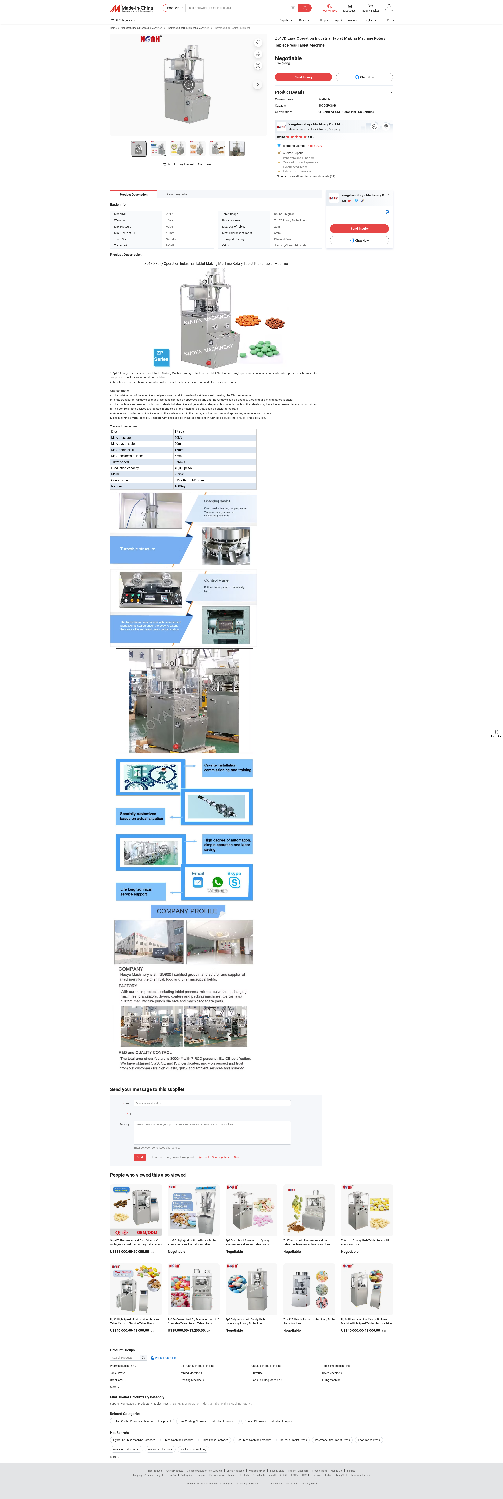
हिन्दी (304, 1475)
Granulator (116, 1380)
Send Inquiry (304, 77)
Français (200, 1475)
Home (113, 27)
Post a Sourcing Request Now (219, 1157)
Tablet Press (117, 1373)
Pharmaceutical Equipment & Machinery (188, 27)
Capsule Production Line (266, 1366)
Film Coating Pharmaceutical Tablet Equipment (207, 1421)
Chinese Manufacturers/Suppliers (204, 1470)
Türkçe (328, 1475)
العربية (272, 1475)
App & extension (345, 20)
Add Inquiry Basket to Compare (189, 164)
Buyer (302, 20)
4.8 (344, 201)
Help (323, 20)
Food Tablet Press (369, 1440)
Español (172, 1475)
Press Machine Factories (178, 1440)
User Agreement (273, 1483)
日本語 (294, 1475)
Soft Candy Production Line (197, 1366)
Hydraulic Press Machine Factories (134, 1440)
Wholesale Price (257, 1470)
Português (186, 1475)
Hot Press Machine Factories (253, 1440)
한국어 (283, 1475)
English (160, 1475)
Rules (390, 20)
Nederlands (259, 1475)
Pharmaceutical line (122, 1366)
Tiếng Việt (341, 1475)
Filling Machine (331, 1380)
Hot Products (155, 1470)
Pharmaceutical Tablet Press (332, 1440)
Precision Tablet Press (126, 1449)
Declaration (292, 1483)
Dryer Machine (331, 1373)
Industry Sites (277, 1470)
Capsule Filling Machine (266, 1380)
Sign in (389, 10)
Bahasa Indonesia (360, 1475)
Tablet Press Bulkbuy (193, 1449)
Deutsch (244, 1475)
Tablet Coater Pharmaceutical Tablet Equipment (142, 1421)
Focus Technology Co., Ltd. (225, 1483)
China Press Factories (215, 1440)
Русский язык (216, 1475)
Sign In (281, 176)
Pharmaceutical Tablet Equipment (232, 27)
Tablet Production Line (336, 1366)
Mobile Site (336, 1470)
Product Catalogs (165, 1358)
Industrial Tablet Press (293, 1440)
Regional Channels (298, 1470)
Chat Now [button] (367, 77)
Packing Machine (191, 1380)
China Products (174, 1470)
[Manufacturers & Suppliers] (131, 8)
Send (140, 1157)
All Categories (123, 20)
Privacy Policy (309, 1483)
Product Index (319, 1470)
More (113, 1457)
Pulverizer (257, 1373)
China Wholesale (235, 1470)
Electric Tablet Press (160, 1449)
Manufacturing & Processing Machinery (141, 27)
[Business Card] (387, 212)
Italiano (232, 1475)
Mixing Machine (190, 1373)
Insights (351, 1470)
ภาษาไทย (316, 1475)
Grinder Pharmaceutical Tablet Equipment (270, 1421)
